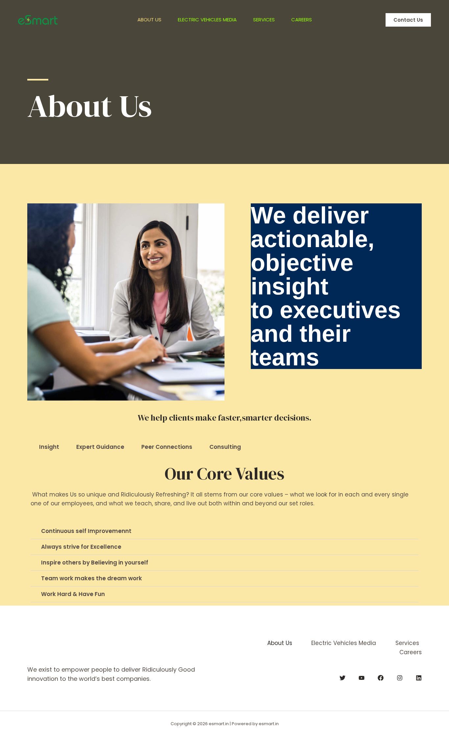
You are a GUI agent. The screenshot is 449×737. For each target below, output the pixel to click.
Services (264, 19)
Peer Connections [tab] (166, 447)
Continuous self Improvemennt (86, 531)
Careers (301, 19)
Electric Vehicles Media (207, 19)
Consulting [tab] (225, 447)
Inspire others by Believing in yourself (94, 562)
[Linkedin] (419, 678)
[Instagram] (400, 678)
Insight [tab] (49, 447)
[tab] (224, 531)
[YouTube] (362, 678)
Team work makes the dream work (91, 578)
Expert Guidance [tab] (100, 447)
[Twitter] (342, 678)
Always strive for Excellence (81, 547)
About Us (149, 19)
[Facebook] (381, 678)
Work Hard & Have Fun (73, 594)
